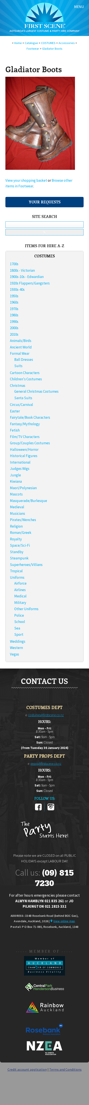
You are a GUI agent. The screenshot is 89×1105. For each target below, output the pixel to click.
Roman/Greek (20, 532)
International (20, 462)
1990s (14, 321)
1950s (14, 296)
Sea (17, 628)
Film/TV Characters (25, 436)
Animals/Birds (20, 340)
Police (19, 615)
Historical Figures (23, 455)
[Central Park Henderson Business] (44, 995)
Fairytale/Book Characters (30, 417)
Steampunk (19, 558)
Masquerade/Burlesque (28, 500)
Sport (18, 634)
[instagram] (51, 809)
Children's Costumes (26, 379)
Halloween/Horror (24, 449)
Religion (16, 526)
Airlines (20, 589)
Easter (15, 411)
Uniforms (17, 577)
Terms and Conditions (65, 1069)
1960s (14, 302)
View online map (64, 921)
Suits (18, 365)
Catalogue (31, 43)
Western (16, 647)
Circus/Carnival (21, 404)
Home (18, 43)
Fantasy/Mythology (25, 424)
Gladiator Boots (52, 49)
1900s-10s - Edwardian (27, 276)
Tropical (16, 571)
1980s (14, 315)
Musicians (17, 513)
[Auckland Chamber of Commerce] (44, 974)
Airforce (20, 583)
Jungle (15, 475)
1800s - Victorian (22, 270)
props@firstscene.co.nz (45, 764)
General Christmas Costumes (36, 391)
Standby (16, 551)
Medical (20, 596)
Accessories (67, 43)
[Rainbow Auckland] (44, 1016)
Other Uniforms (26, 608)
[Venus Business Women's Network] (44, 1054)
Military (20, 602)
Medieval (17, 507)
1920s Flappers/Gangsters (30, 283)
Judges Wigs (19, 468)
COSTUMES (48, 43)
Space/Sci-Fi (20, 545)
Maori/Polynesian (23, 487)
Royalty (16, 539)
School (19, 621)
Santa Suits (23, 398)
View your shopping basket (26, 180)
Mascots (16, 494)
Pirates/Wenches (23, 519)
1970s (14, 308)
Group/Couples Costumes (30, 443)
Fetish (15, 430)
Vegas (14, 654)
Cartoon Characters (25, 372)
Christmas (17, 385)
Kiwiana (16, 481)
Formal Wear (19, 353)
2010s (14, 334)
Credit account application (27, 1069)
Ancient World (21, 347)
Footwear (33, 49)
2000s (14, 327)
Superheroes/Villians (26, 564)
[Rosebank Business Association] (44, 1038)
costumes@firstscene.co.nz (46, 715)
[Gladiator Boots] (40, 168)
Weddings (17, 641)
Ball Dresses (23, 359)
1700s (14, 264)
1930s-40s (17, 289)
